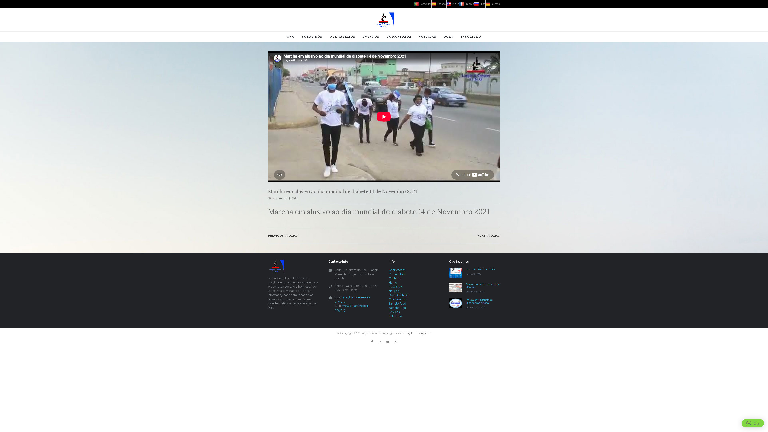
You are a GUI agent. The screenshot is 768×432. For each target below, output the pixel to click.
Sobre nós (312, 36)
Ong (291, 36)
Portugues (425, 4)
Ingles (455, 4)
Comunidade (399, 36)
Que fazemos (342, 36)
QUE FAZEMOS (398, 295)
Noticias (427, 36)
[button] (753, 423)
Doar (449, 36)
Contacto (395, 278)
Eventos (371, 36)
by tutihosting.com (419, 333)
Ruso (482, 4)
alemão (495, 4)
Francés (469, 4)
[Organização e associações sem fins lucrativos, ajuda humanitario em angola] (384, 19)
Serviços (394, 312)
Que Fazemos (398, 299)
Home (393, 282)
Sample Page (397, 303)
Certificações (397, 270)
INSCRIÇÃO (471, 36)
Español (441, 4)
